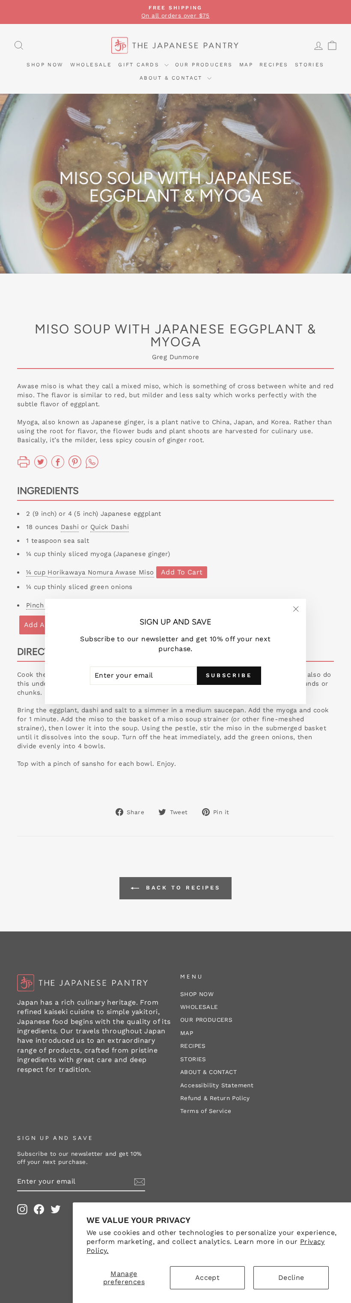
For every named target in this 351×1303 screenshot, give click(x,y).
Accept (207, 1277)
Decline (291, 1277)
